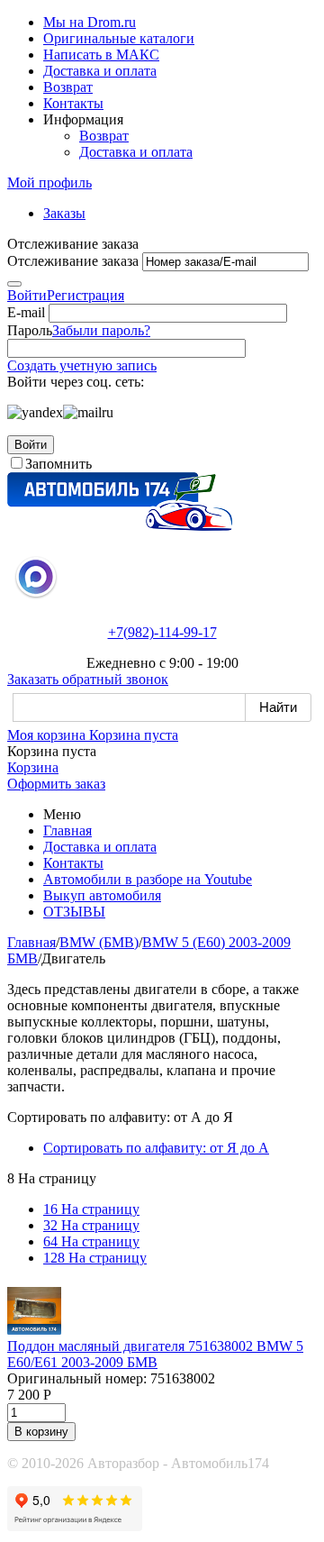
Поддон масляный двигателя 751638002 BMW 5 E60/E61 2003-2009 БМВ (155, 1354)
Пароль (29, 330)
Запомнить (58, 463)
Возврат (68, 87)
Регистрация (85, 295)
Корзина (32, 767)
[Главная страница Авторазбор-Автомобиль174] (119, 526)
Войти (27, 295)
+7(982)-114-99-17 (162, 632)
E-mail (26, 312)
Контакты (73, 103)
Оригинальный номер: (77, 1378)
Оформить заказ (56, 783)
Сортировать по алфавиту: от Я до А (156, 1147)
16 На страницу (91, 1209)
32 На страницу (91, 1225)
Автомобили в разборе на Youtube (147, 879)
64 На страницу (91, 1241)
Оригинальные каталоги (118, 38)
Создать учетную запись (82, 365)
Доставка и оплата (100, 70)
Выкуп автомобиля (102, 895)
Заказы (64, 213)
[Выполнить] (14, 284)
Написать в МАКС (101, 54)
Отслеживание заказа (73, 261)
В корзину (41, 1431)
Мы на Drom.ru (89, 22)
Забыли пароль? (101, 330)
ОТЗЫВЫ (74, 911)
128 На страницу (95, 1257)
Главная (67, 830)
